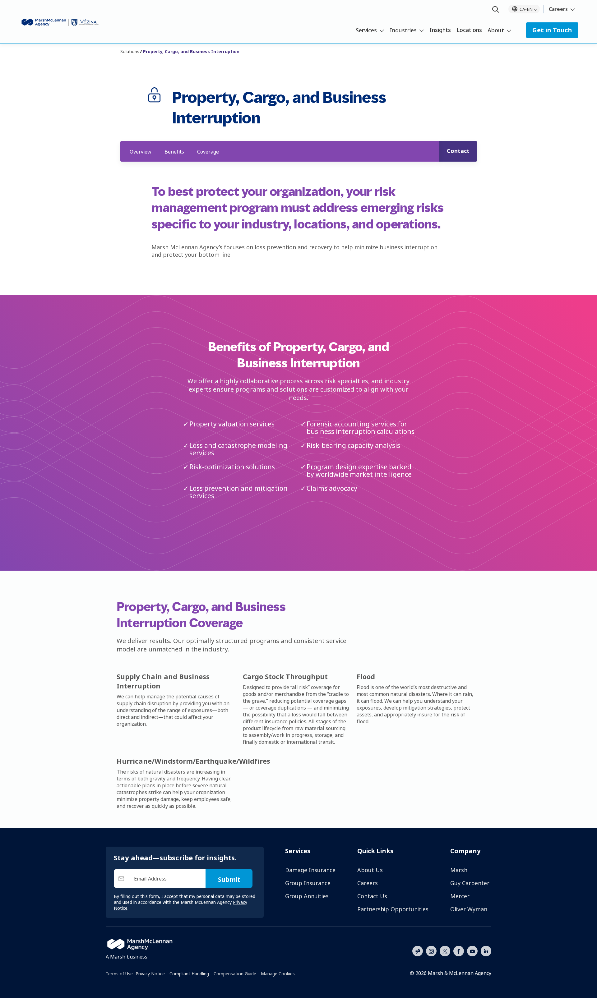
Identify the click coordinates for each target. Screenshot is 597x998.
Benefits (174, 151)
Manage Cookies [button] (278, 974)
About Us (370, 870)
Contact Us (372, 896)
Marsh (458, 870)
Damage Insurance (310, 870)
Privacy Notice (150, 974)
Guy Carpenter (469, 883)
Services (366, 30)
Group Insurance (308, 883)
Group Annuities (307, 896)
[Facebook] (458, 950)
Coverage (208, 151)
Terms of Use (119, 974)
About (496, 30)
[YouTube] (472, 950)
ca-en (526, 9)
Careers (558, 9)
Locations (469, 30)
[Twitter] (445, 950)
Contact (458, 150)
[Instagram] (431, 951)
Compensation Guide (235, 974)
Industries (403, 30)
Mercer (460, 896)
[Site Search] (495, 10)
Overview (140, 151)
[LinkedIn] (486, 950)
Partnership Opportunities (392, 909)
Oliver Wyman (468, 909)
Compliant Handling (189, 974)
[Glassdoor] (417, 951)
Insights (440, 30)
